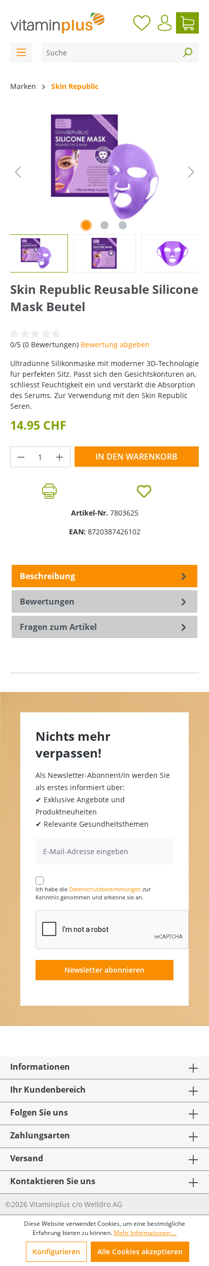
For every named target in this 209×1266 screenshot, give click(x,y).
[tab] (104, 576)
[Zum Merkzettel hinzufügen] (144, 491)
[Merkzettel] (141, 23)
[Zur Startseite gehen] (57, 23)
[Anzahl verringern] (20, 456)
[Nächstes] (191, 172)
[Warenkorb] (187, 23)
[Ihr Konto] (164, 23)
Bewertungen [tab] (47, 601)
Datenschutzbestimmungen (105, 889)
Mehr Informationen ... (145, 1232)
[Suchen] (187, 53)
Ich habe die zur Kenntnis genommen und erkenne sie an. (93, 893)
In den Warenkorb (136, 456)
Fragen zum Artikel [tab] (58, 626)
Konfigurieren (56, 1251)
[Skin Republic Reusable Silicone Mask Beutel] (104, 167)
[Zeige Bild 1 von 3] (86, 225)
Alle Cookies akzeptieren (140, 1251)
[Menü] (21, 53)
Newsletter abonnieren (104, 970)
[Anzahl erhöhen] (60, 456)
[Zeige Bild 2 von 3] (104, 225)
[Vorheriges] (17, 172)
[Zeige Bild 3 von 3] (123, 225)
